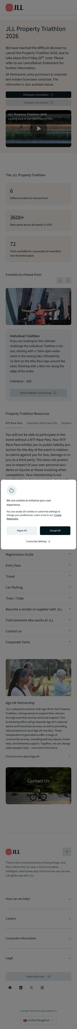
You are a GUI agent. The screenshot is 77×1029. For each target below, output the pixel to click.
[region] (38, 514)
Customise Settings (38, 541)
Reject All (22, 530)
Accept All (55, 530)
